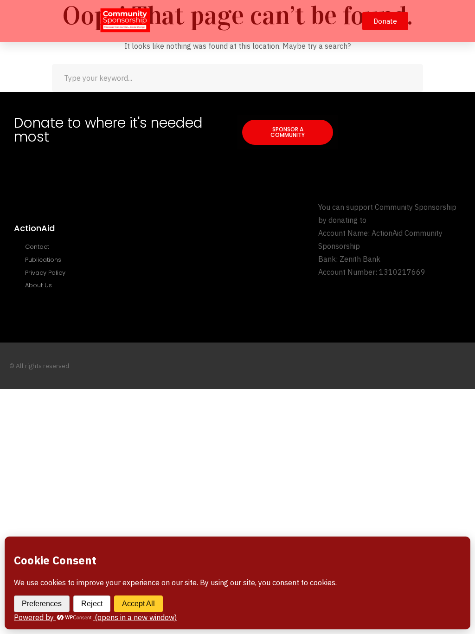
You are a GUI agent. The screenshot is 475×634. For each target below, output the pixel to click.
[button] (344, 21)
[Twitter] (407, 365)
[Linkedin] (462, 365)
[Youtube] (444, 365)
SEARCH (409, 78)
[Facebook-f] (426, 365)
